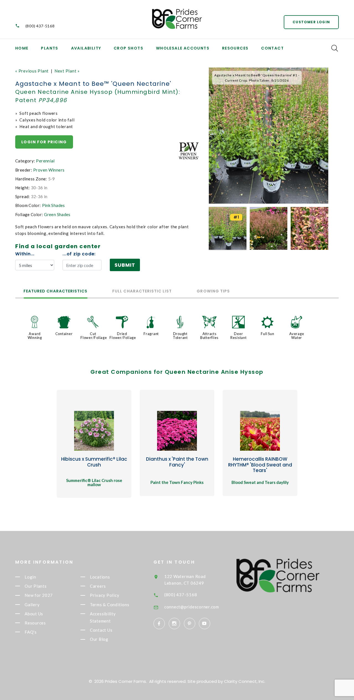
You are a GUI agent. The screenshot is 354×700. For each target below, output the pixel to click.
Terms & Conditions (109, 604)
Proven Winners (48, 169)
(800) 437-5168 (40, 26)
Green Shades (57, 214)
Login (30, 576)
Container (64, 333)
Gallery (32, 604)
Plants (49, 48)
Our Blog (99, 639)
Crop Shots (128, 48)
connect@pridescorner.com (191, 606)
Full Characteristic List (142, 291)
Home (21, 48)
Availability (86, 48)
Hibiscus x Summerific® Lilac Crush (94, 462)
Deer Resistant (238, 335)
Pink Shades (53, 205)
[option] (268, 136)
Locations (100, 576)
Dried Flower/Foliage (123, 335)
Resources (235, 48)
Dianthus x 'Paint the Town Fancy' (177, 462)
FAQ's (31, 631)
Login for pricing (44, 142)
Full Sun (267, 333)
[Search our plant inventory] (334, 48)
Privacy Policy (104, 595)
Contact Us (101, 630)
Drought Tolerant (180, 335)
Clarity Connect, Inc (244, 681)
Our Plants (36, 586)
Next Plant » (67, 70)
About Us (34, 613)
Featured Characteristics (55, 291)
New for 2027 (39, 595)
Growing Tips (213, 291)
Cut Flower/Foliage (93, 335)
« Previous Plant (32, 70)
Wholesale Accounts (182, 48)
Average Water (296, 335)
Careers (98, 586)
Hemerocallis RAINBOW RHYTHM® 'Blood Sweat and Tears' (260, 465)
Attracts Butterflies (209, 335)
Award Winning (35, 335)
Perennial (45, 160)
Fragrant (151, 333)
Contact (272, 48)
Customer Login (311, 22)
